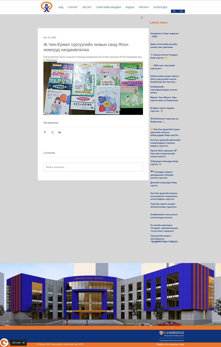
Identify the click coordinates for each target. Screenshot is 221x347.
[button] (141, 17)
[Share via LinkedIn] (59, 132)
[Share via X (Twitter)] (52, 132)
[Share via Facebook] (44, 132)
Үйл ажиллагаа (50, 122)
